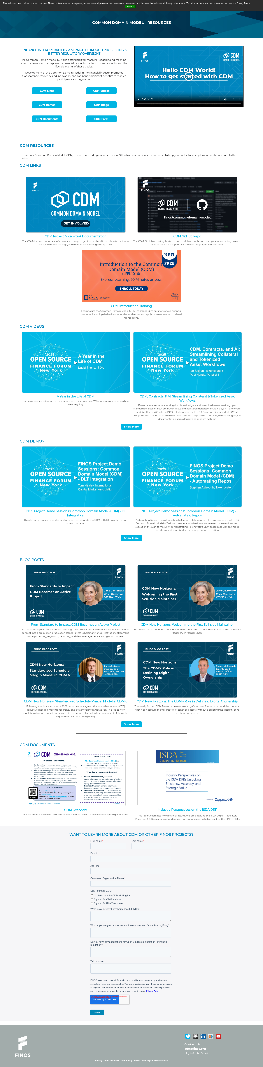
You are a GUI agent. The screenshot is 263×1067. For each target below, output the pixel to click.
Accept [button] (130, 6)
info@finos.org (195, 1048)
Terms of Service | (112, 1060)
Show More (131, 426)
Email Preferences (159, 1060)
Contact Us (192, 1044)
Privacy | (99, 1060)
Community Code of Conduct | (135, 1060)
